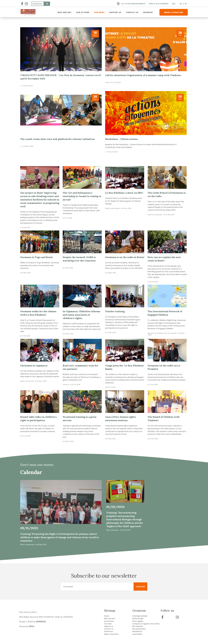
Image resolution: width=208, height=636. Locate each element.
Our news (99, 12)
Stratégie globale (139, 616)
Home (106, 616)
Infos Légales (137, 621)
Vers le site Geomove (159, 3)
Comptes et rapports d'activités (145, 623)
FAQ (173, 3)
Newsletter (137, 631)
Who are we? (64, 12)
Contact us (132, 12)
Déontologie (137, 618)
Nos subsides (137, 626)
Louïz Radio (137, 634)
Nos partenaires (138, 628)
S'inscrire (140, 586)
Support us (115, 12)
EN (181, 3)
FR (186, 3)
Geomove (148, 12)
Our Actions (82, 12)
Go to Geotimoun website (133, 3)
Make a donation (173, 12)
